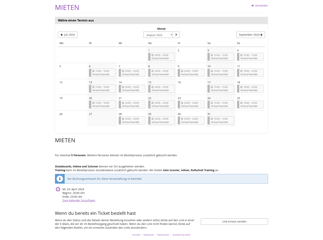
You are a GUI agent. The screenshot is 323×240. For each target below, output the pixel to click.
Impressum (148, 234)
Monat (161, 28)
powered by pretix (181, 234)
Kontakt (136, 234)
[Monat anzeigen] (176, 35)
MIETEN (67, 7)
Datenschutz (163, 234)
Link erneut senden (234, 221)
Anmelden (261, 5)
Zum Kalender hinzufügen (78, 200)
